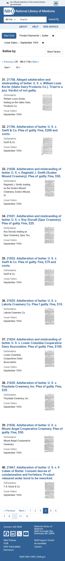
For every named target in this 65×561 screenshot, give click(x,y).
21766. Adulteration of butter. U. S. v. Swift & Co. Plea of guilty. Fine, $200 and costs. (30, 130)
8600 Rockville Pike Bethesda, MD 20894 (44, 532)
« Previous (7, 61)
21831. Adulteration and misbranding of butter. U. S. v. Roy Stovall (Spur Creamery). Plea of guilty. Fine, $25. (32, 219)
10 (19, 67)
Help (35, 26)
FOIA (6, 543)
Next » (35, 61)
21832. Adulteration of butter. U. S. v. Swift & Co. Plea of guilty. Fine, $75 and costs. (29, 262)
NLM (22, 557)
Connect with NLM (13, 527)
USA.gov (41, 557)
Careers (38, 547)
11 (20, 516)
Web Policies (10, 540)
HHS (33, 557)
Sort (6, 67)
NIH (27, 557)
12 (27, 516)
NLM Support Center (44, 540)
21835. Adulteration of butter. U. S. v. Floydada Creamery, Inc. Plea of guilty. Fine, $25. (32, 386)
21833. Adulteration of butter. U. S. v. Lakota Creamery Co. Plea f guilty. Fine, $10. (32, 302)
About (23, 26)
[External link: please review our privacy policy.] (6, 533)
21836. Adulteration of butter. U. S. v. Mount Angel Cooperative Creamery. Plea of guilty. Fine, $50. (32, 428)
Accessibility (40, 543)
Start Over (9, 35)
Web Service (50, 26)
